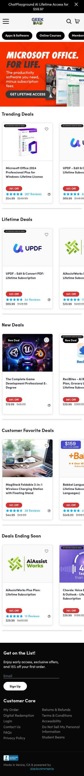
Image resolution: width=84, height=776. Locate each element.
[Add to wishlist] (46, 129)
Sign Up (15, 686)
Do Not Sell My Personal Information (61, 729)
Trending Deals (18, 113)
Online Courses (50, 35)
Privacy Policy (14, 737)
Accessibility (51, 720)
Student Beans (53, 737)
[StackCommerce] (42, 768)
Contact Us (11, 726)
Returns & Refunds (56, 709)
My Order (11, 709)
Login (7, 720)
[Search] (69, 21)
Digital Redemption (18, 715)
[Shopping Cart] (77, 21)
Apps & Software (17, 35)
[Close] (76, 4)
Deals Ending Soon (21, 535)
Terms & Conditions (57, 715)
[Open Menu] (7, 21)
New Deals (13, 324)
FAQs (7, 732)
